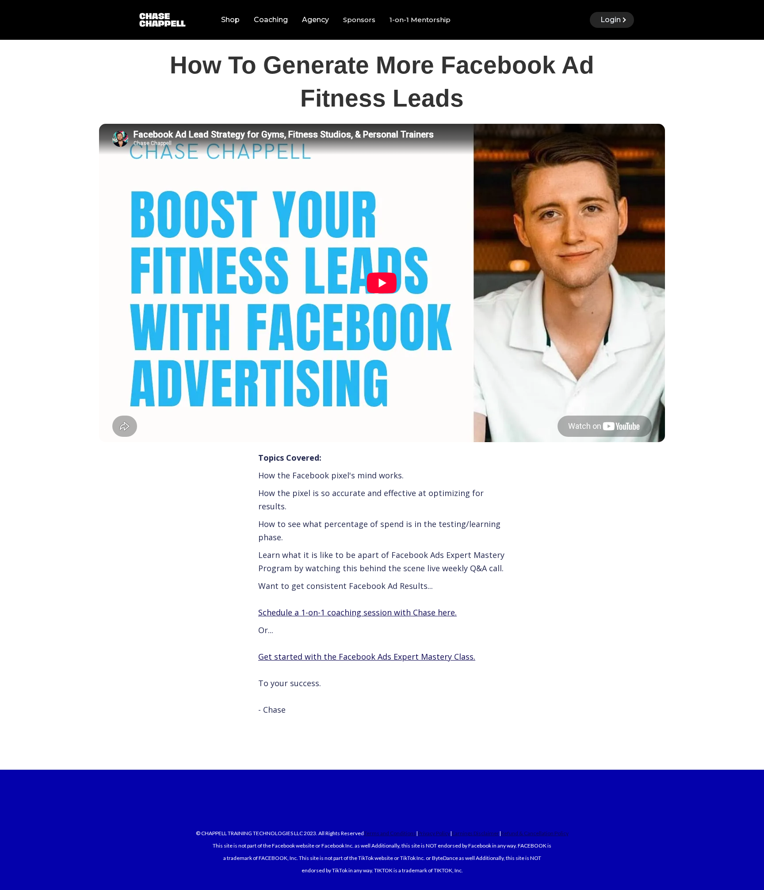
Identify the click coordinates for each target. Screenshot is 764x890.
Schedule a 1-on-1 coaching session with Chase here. (357, 612)
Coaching (271, 19)
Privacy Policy (434, 833)
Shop (230, 19)
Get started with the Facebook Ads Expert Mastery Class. (366, 656)
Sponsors (359, 19)
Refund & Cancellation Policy (535, 833)
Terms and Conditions (390, 833)
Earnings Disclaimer (475, 833)
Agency (315, 19)
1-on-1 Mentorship (420, 19)
